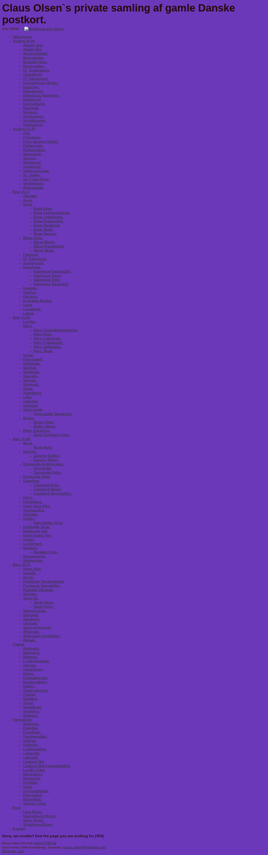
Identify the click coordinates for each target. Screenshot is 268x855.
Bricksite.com (13, 851)
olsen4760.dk (45, 843)
